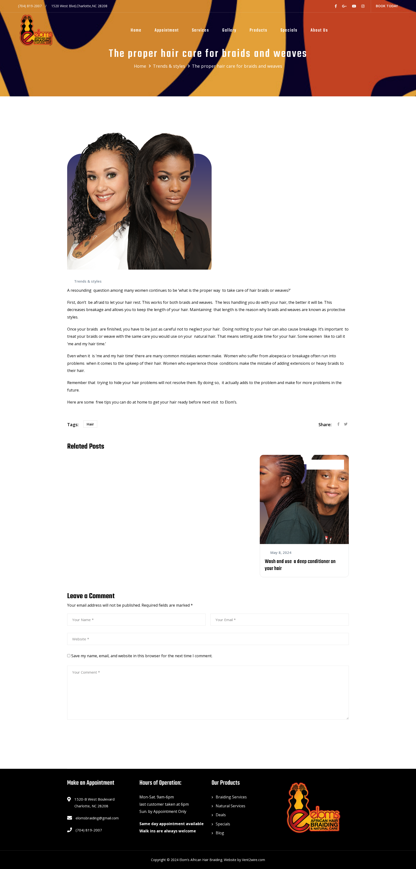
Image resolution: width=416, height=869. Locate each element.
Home (136, 30)
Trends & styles (88, 281)
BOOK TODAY (387, 6)
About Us (319, 30)
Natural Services (230, 806)
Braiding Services (231, 797)
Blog (220, 833)
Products (258, 30)
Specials (289, 30)
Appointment (167, 30)
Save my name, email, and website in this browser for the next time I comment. (141, 655)
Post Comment (89, 733)
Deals (221, 814)
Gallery (229, 30)
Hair (90, 424)
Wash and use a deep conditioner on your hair (300, 565)
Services (200, 30)
